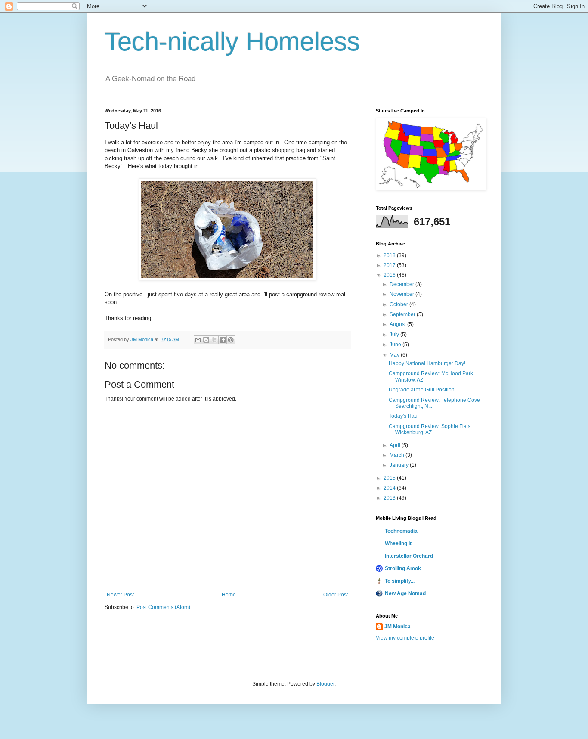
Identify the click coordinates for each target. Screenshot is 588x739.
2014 (390, 488)
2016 (390, 275)
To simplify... (400, 581)
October (399, 304)
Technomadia (401, 531)
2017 (390, 265)
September (403, 314)
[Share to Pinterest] (230, 339)
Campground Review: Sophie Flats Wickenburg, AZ (429, 429)
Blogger (325, 684)
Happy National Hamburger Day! (427, 363)
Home (229, 595)
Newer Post (120, 595)
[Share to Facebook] (222, 339)
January (400, 465)
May (395, 355)
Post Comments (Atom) (163, 607)
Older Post (335, 595)
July (395, 335)
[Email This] (198, 339)
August (398, 324)
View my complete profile (405, 638)
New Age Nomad (405, 593)
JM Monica (397, 627)
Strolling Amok (403, 568)
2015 (390, 478)
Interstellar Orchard (409, 556)
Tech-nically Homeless (232, 41)
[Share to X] (214, 339)
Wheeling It (398, 543)
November (402, 294)
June (396, 345)
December (402, 284)
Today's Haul (404, 416)
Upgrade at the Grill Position (422, 390)
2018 (390, 255)
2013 (390, 498)
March (397, 455)
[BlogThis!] (206, 339)
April (396, 445)
